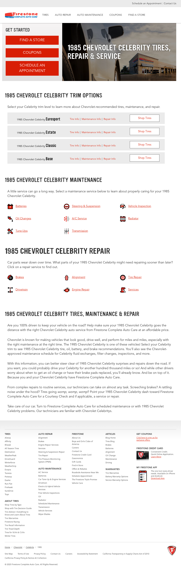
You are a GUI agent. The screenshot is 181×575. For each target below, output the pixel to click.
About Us (76, 438)
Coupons (32, 53)
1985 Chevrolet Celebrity (38, 119)
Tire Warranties (11, 518)
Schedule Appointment (82, 476)
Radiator (42, 500)
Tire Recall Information (15, 526)
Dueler (8, 480)
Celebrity (30, 547)
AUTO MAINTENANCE (90, 15)
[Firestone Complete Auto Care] (21, 15)
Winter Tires (10, 536)
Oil (39, 497)
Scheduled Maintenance (48, 504)
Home (7, 547)
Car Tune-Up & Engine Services (52, 480)
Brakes (41, 442)
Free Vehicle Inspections (49, 493)
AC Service (43, 473)
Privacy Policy (40, 554)
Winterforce (10, 463)
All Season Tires (12, 449)
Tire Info (74, 119)
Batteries (42, 476)
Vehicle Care (77, 483)
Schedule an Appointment (147, 3)
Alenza (8, 438)
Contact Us (170, 3)
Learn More (156, 457)
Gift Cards (76, 462)
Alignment (43, 438)
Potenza (8, 477)
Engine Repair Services (48, 445)
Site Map (9, 554)
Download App (158, 479)
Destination (10, 452)
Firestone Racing (12, 522)
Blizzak (8, 445)
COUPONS (115, 15)
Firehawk (9, 488)
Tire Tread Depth (12, 529)
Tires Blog (110, 442)
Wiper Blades (44, 514)
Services (41, 449)
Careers (75, 448)
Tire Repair (43, 456)
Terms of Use (23, 554)
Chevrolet (18, 547)
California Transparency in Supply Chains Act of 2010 (126, 554)
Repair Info (110, 119)
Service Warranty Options (117, 480)
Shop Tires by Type (13, 505)
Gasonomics (77, 459)
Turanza (8, 473)
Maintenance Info (91, 119)
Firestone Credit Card (81, 455)
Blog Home (111, 438)
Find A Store (32, 40)
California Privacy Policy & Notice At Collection (25, 558)
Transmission (44, 507)
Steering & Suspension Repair (51, 452)
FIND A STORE (136, 15)
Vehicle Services (45, 511)
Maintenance (111, 459)
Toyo (7, 495)
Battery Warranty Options (117, 477)
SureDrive (9, 491)
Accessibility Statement (87, 554)
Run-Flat (8, 484)
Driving (109, 463)
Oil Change (111, 456)
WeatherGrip (10, 466)
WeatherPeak (10, 456)
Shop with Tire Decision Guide (18, 509)
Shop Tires (144, 118)
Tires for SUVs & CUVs (15, 533)
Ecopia (8, 470)
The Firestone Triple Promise (84, 480)
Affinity (8, 442)
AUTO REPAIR (63, 15)
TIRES (45, 15)
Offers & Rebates (79, 469)
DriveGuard (10, 459)
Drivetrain (42, 483)
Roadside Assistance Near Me (85, 473)
